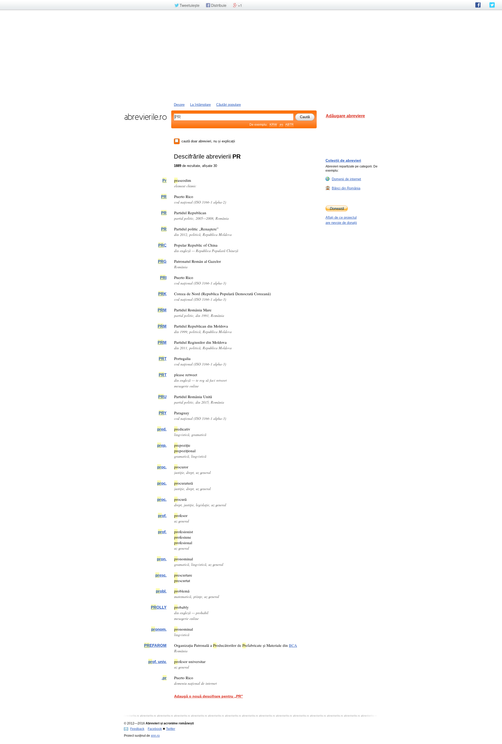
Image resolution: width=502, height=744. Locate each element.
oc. (162, 467)
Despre (179, 105)
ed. (162, 429)
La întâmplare (200, 105)
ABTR (289, 124)
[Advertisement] (251, 55)
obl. (161, 591)
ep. (162, 445)
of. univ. (157, 661)
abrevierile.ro (145, 116)
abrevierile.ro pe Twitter (492, 5)
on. (162, 559)
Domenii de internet (346, 179)
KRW (273, 124)
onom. (159, 629)
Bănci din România (346, 188)
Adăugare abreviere (345, 116)
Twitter (170, 729)
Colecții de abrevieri (343, 160)
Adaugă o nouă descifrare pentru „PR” (208, 696)
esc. (161, 575)
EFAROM (155, 645)
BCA (293, 645)
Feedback (137, 729)
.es (281, 124)
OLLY (159, 607)
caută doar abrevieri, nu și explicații (208, 141)
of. (162, 515)
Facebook (155, 729)
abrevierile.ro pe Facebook (478, 5)
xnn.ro (155, 735)
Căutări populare (228, 105)
